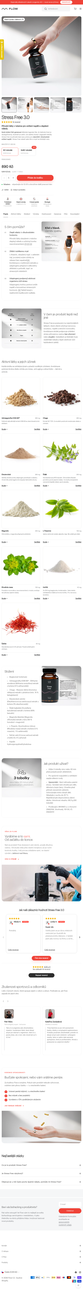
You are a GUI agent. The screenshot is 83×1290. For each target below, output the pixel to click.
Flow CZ (11, 1278)
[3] (31, 244)
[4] (28, 260)
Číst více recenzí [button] (41, 958)
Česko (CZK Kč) (11, 1272)
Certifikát (37, 429)
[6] (19, 290)
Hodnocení (46, 214)
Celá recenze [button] (13, 950)
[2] (28, 244)
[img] (14, 918)
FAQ (65, 214)
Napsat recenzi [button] (41, 975)
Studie (4, 429)
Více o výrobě (11, 859)
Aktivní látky (16, 214)
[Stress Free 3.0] (9, 104)
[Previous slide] (3, 937)
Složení (27, 214)
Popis (5, 214)
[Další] (8, 1001)
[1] (25, 244)
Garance (57, 214)
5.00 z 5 (47, 967)
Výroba (36, 214)
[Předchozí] (3, 1001)
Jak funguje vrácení (13, 1105)
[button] (7, 122)
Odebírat (70, 1211)
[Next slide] (79, 937)
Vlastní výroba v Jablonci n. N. (14, 19)
